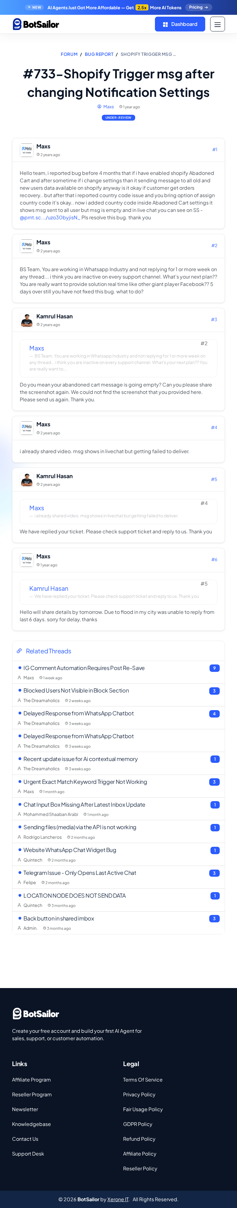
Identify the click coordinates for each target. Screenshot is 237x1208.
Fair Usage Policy (143, 1109)
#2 (214, 245)
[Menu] (217, 24)
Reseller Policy (140, 1168)
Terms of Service (143, 1079)
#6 (214, 559)
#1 (214, 149)
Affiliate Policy (139, 1153)
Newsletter (25, 1109)
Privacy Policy (139, 1094)
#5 (214, 479)
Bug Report (99, 54)
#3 (214, 319)
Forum (69, 54)
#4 (214, 427)
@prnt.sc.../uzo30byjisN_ (50, 217)
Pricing (195, 7)
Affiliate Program (31, 1079)
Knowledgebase (31, 1124)
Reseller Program (32, 1094)
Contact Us (25, 1139)
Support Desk (28, 1153)
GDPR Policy (137, 1124)
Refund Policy (139, 1139)
